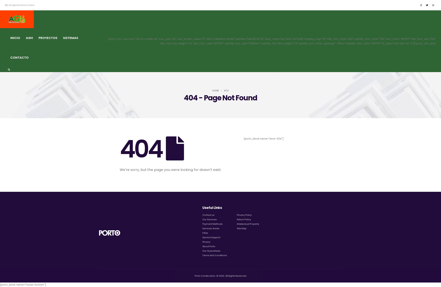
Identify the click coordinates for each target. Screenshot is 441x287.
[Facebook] (421, 5)
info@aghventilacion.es (21, 5)
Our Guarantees (211, 250)
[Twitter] (427, 5)
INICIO (15, 38)
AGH (29, 38)
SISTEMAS (70, 38)
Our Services (209, 219)
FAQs (205, 232)
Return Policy (244, 219)
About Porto (208, 246)
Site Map (242, 228)
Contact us (208, 215)
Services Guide (210, 228)
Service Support (211, 237)
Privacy (206, 241)
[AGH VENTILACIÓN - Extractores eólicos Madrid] (16, 19)
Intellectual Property (248, 223)
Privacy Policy (244, 215)
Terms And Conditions (214, 255)
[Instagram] (433, 5)
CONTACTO (19, 57)
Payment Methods (212, 223)
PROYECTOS (48, 38)
